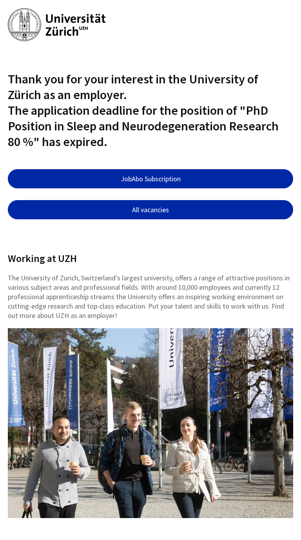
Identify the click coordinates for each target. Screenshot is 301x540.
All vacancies (150, 209)
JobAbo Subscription (151, 178)
